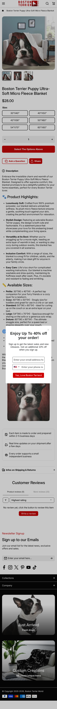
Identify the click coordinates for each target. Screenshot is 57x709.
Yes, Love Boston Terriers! (28, 375)
